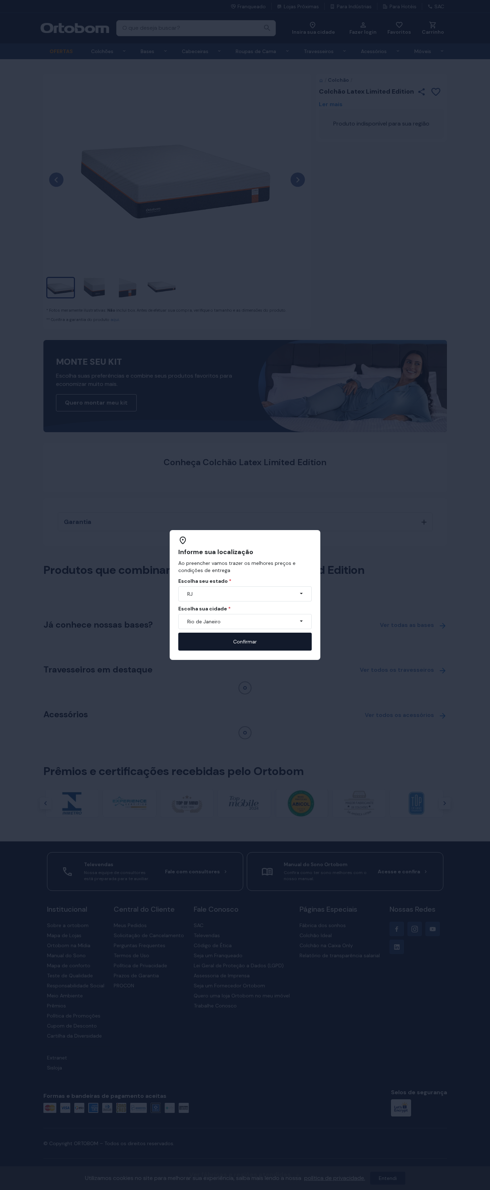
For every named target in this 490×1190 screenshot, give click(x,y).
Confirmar (245, 641)
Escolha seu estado (204, 581)
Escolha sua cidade (204, 608)
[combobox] (245, 593)
